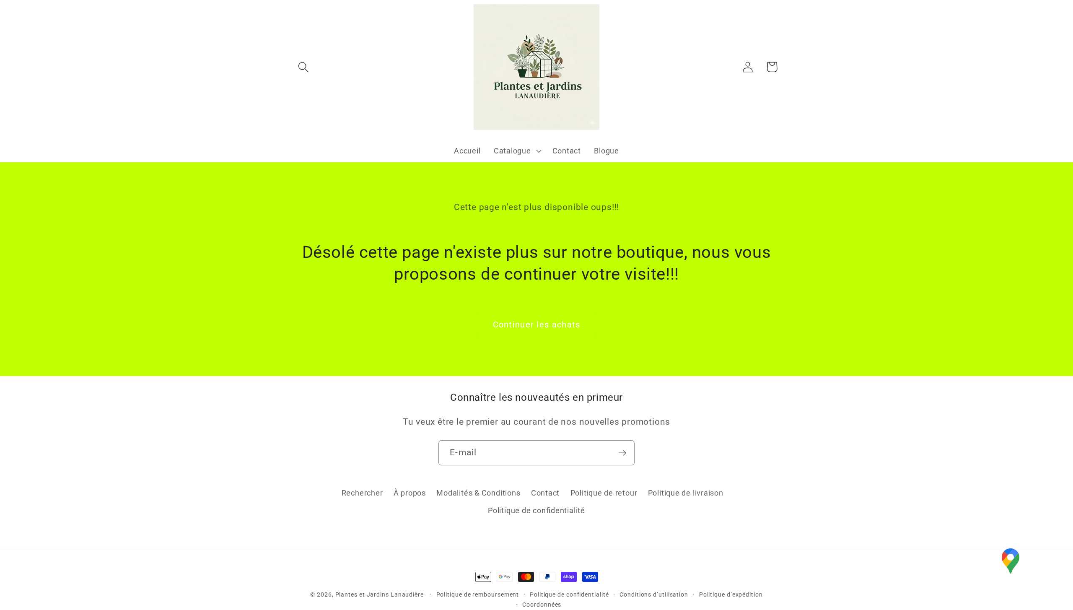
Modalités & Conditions (478, 492)
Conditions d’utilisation (653, 594)
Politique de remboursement (477, 594)
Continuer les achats (537, 325)
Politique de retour (604, 492)
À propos (410, 492)
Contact (545, 492)
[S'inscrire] (622, 453)
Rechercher (362, 492)
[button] (303, 67)
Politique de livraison (685, 492)
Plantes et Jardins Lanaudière (380, 594)
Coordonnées (541, 604)
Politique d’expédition (731, 594)
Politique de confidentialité (536, 510)
